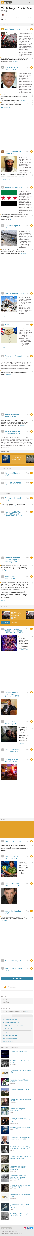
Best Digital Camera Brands (10, 1032)
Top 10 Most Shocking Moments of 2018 (20, 1071)
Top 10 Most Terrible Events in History (19, 1061)
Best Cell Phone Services (9, 1029)
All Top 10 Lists (4, 6)
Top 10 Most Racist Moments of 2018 (20, 1195)
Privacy (7, 1231)
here (26, 1011)
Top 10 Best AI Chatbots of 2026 (11, 1022)
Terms (2, 1231)
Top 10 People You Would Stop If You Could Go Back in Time (20, 1147)
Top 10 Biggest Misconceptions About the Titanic (20, 1214)
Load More (17, 978)
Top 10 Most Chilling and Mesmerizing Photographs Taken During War (18, 1177)
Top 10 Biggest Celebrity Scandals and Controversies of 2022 (20, 1119)
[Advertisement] (17, 131)
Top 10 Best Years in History (19, 1051)
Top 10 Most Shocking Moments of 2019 (20, 1100)
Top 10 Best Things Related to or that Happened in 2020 (19, 1138)
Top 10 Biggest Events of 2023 (20, 1128)
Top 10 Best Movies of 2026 (10, 1019)
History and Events (11, 6)
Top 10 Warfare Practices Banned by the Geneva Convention (18, 1167)
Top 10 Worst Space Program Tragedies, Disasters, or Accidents (19, 1206)
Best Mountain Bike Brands (10, 1038)
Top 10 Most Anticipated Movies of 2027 (13, 1025)
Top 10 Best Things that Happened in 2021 (17, 1109)
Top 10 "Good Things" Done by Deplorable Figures (20, 1186)
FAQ (16, 1231)
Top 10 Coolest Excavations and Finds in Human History (20, 1157)
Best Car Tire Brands (8, 1041)
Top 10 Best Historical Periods (19, 1089)
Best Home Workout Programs (11, 1035)
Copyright (11, 1231)
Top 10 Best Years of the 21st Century (19, 1080)
